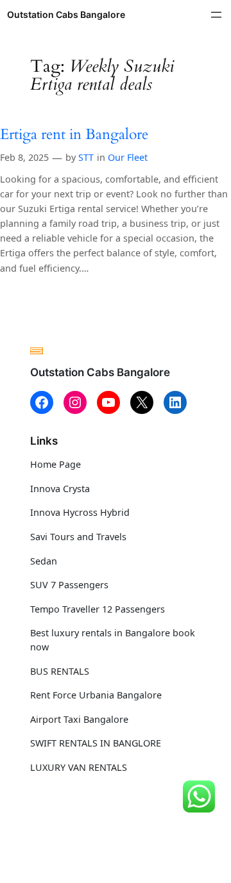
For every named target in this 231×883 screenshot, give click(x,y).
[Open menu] (216, 14)
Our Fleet (128, 157)
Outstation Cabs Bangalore (66, 14)
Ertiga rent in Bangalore (74, 135)
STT (86, 157)
